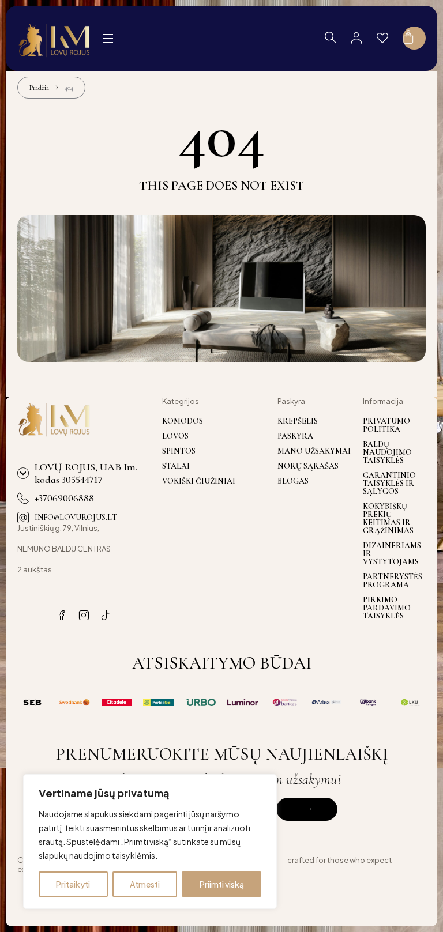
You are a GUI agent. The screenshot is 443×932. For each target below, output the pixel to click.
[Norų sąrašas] (382, 38)
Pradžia (39, 88)
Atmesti (145, 884)
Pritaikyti (73, 884)
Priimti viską (222, 884)
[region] (150, 841)
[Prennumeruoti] (306, 809)
